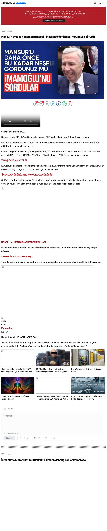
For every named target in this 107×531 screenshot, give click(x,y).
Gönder (9, 438)
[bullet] (39, 438)
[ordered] (35, 438)
